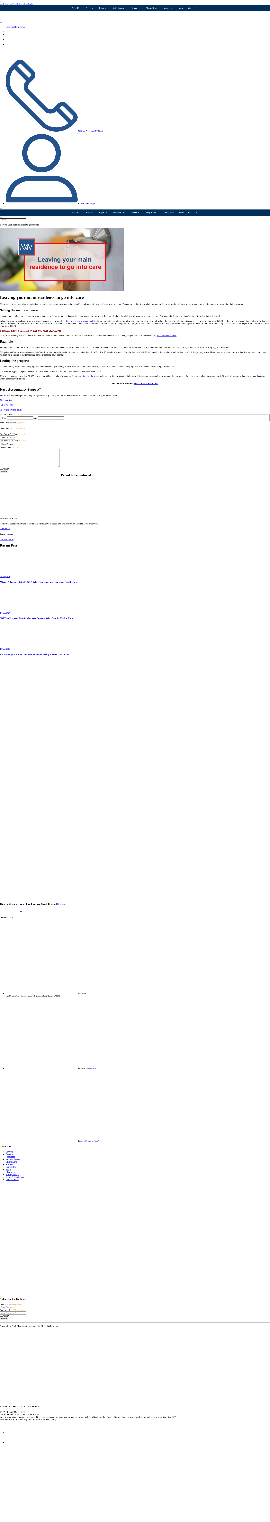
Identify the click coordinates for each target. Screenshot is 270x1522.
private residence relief (166, 335)
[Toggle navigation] (1, 208)
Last (35, 418)
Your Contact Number (13, 428)
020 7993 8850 (7, 405)
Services (89, 8)
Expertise (103, 8)
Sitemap (9, 1164)
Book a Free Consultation (146, 383)
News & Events (13, 1159)
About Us (75, 8)
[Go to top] (36, 1401)
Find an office (6, 400)
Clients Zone (11, 1162)
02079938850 (90, 131)
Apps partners (168, 8)
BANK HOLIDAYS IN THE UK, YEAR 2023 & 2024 (36, 331)
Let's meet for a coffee (15, 27)
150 (20, 912)
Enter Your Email (11, 1310)
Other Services (119, 8)
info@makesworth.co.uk (11, 410)
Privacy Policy (12, 1174)
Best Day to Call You (12, 434)
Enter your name (11, 1304)
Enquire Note (9, 447)
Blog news (10, 1172)
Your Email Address (12, 423)
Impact (181, 8)
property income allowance (87, 376)
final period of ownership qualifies (81, 321)
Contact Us (192, 8)
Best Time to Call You (13, 441)
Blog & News (151, 8)
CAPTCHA (4, 469)
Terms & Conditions (15, 1177)
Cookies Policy (12, 1179)
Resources (135, 8)
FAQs (8, 1169)
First (4, 418)
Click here (61, 904)
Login (86, 203)
